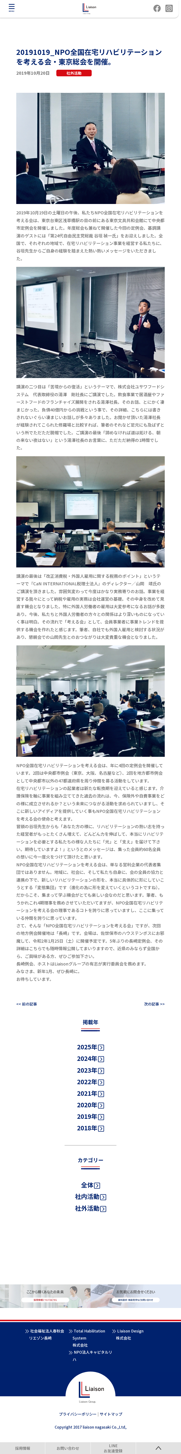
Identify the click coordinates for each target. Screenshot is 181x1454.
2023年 (87, 1070)
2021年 (87, 1093)
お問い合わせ (68, 1448)
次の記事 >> (154, 1004)
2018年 (87, 1127)
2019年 (87, 1116)
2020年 (87, 1104)
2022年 (87, 1081)
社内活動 (87, 1196)
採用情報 (22, 1448)
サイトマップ (111, 1414)
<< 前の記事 (26, 1004)
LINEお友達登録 (113, 1448)
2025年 (87, 1046)
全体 (87, 1184)
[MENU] (11, 6)
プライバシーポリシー (78, 1414)
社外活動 (87, 1208)
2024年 (87, 1058)
